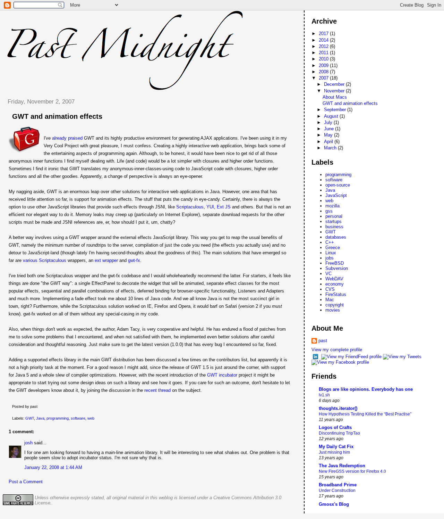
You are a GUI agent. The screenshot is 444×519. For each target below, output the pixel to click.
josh (28, 442)
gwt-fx (134, 260)
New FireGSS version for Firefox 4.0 (352, 471)
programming (57, 418)
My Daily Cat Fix (336, 446)
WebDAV (334, 278)
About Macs (335, 97)
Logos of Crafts (335, 427)
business (334, 226)
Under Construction (337, 490)
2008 (324, 71)
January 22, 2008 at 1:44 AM (53, 467)
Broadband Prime (338, 484)
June (329, 128)
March (331, 147)
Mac (329, 299)
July (329, 122)
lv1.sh (324, 395)
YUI (210, 206)
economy (334, 284)
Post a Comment (26, 481)
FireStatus (335, 294)
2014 (324, 40)
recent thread (157, 390)
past (322, 340)
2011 (324, 52)
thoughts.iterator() (338, 408)
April (329, 141)
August (332, 116)
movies (332, 310)
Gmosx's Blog (334, 504)
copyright (334, 304)
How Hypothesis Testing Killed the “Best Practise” (365, 414)
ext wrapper (106, 260)
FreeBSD (334, 263)
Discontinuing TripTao (339, 433)
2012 (324, 46)
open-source (337, 185)
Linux (330, 252)
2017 (324, 33)
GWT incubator (222, 375)
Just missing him (334, 452)
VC (328, 273)
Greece (332, 247)
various (30, 260)
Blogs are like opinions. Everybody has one (366, 389)
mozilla (332, 205)
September (335, 109)
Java (40, 418)
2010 (324, 58)
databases (335, 237)
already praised (67, 138)
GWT (29, 418)
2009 (324, 65)
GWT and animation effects (57, 116)
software (78, 418)
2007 (324, 78)
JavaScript (336, 195)
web (90, 418)
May (329, 135)
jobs (329, 258)
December (335, 84)
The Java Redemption (342, 465)
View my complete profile (336, 349)
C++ (329, 242)
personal (333, 216)
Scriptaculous (190, 206)
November (335, 90)
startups (333, 221)
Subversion (336, 268)
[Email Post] (39, 406)
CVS (330, 289)
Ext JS (224, 206)
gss (329, 211)
